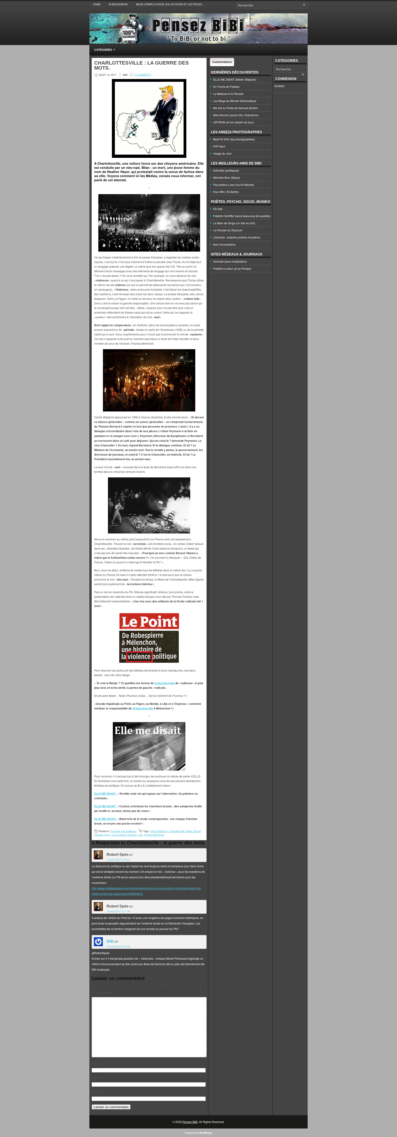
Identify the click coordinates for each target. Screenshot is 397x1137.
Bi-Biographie (118, 4)
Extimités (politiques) (226, 170)
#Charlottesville (142, 708)
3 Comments (142, 75)
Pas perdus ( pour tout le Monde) (233, 185)
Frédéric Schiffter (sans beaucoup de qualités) (242, 216)
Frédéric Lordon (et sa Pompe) (232, 268)
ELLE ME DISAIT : (105, 793)
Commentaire (101, 993)
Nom (96, 1064)
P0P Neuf (219, 146)
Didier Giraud (193, 831)
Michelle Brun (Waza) (226, 177)
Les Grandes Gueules (124, 834)
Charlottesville (176, 831)
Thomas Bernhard (154, 834)
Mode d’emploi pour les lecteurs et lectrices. (169, 4)
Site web (97, 1092)
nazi (140, 834)
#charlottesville (164, 683)
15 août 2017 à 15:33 (118, 946)
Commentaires (222, 62)
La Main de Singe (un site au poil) (234, 223)
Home (97, 4)
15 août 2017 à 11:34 (118, 911)
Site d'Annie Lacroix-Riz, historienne (235, 115)
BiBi (110, 941)
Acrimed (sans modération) (230, 261)
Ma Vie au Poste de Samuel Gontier (235, 108)
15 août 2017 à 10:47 (118, 859)
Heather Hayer (102, 834)
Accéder (279, 86)
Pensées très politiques (123, 831)
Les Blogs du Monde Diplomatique (234, 101)
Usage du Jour (222, 153)
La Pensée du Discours (227, 230)
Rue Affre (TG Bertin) (226, 192)
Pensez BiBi (190, 1122)
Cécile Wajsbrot (158, 831)
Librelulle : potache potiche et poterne (236, 237)
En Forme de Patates (226, 86)
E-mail (97, 1078)
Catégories (104, 49)
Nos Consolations (224, 244)
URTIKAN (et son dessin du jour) (233, 122)
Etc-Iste (217, 209)
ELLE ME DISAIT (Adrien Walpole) (234, 79)
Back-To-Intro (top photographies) (234, 139)
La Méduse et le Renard (228, 94)
